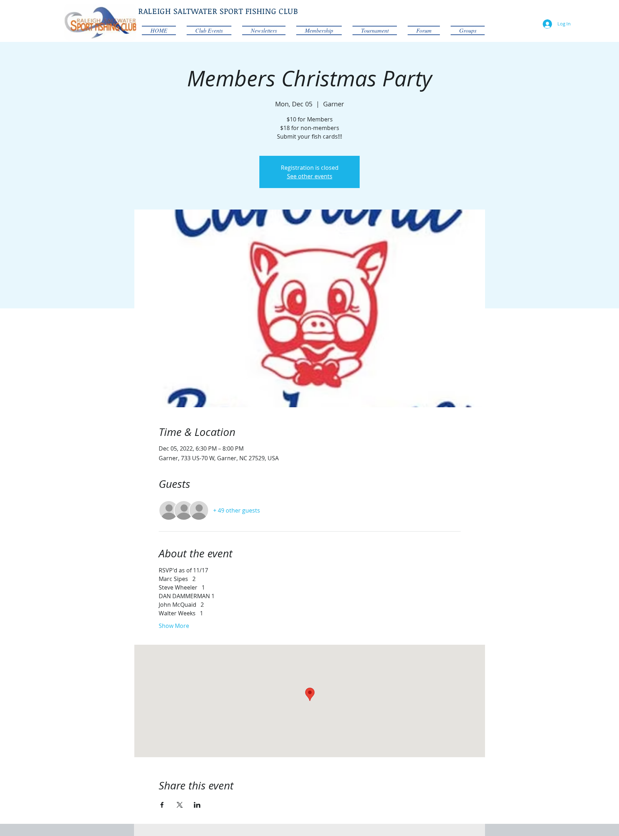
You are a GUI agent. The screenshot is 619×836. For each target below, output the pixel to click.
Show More (174, 626)
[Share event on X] (179, 805)
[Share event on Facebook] (162, 805)
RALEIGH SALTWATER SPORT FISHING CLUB (218, 10)
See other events (309, 176)
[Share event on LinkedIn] (197, 805)
